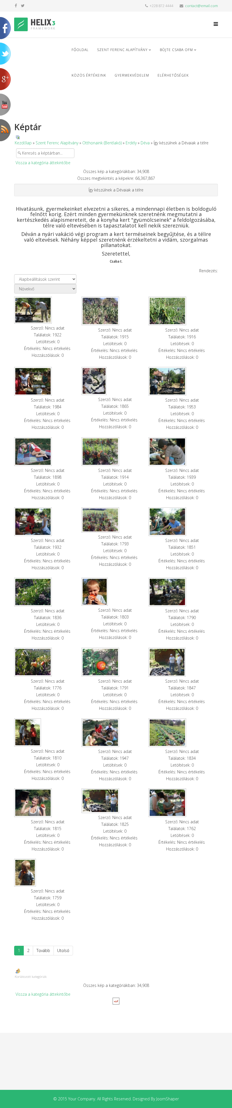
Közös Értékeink (89, 75)
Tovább (43, 950)
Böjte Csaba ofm (176, 49)
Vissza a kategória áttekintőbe (43, 162)
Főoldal (80, 49)
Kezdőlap (23, 142)
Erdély (131, 142)
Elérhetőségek (173, 75)
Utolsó (63, 950)
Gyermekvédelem (132, 75)
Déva (145, 142)
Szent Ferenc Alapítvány (122, 49)
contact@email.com (201, 5)
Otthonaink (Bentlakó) (102, 142)
